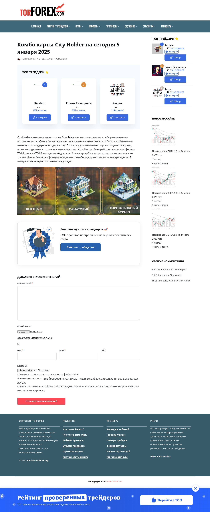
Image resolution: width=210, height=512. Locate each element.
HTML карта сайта (160, 456)
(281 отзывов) (78, 110)
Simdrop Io (180, 269)
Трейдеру (166, 26)
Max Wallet (184, 280)
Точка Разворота (79, 103)
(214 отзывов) (117, 110)
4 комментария (160, 163)
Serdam (39, 103)
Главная (36, 26)
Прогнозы (111, 26)
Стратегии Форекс (73, 451)
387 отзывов (177, 48)
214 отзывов (177, 92)
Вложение (22, 366)
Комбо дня (61, 59)
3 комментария (160, 204)
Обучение (130, 26)
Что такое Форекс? (73, 429)
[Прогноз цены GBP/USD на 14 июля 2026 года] (163, 188)
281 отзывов (177, 70)
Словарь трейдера (117, 440)
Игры (78, 26)
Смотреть (41, 117)
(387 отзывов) (39, 110)
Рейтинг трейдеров (57, 26)
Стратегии (148, 26)
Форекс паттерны (116, 445)
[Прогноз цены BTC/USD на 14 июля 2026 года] (163, 230)
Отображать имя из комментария (34, 338)
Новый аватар (24, 326)
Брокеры (93, 26)
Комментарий (25, 283)
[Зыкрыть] (195, 488)
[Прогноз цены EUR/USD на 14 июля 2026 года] (163, 147)
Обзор (177, 57)
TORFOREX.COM (29, 59)
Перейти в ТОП (170, 500)
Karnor (117, 103)
